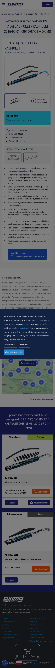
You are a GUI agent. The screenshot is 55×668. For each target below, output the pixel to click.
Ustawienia (24, 344)
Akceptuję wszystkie (14, 352)
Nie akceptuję (10, 344)
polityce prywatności (21, 328)
